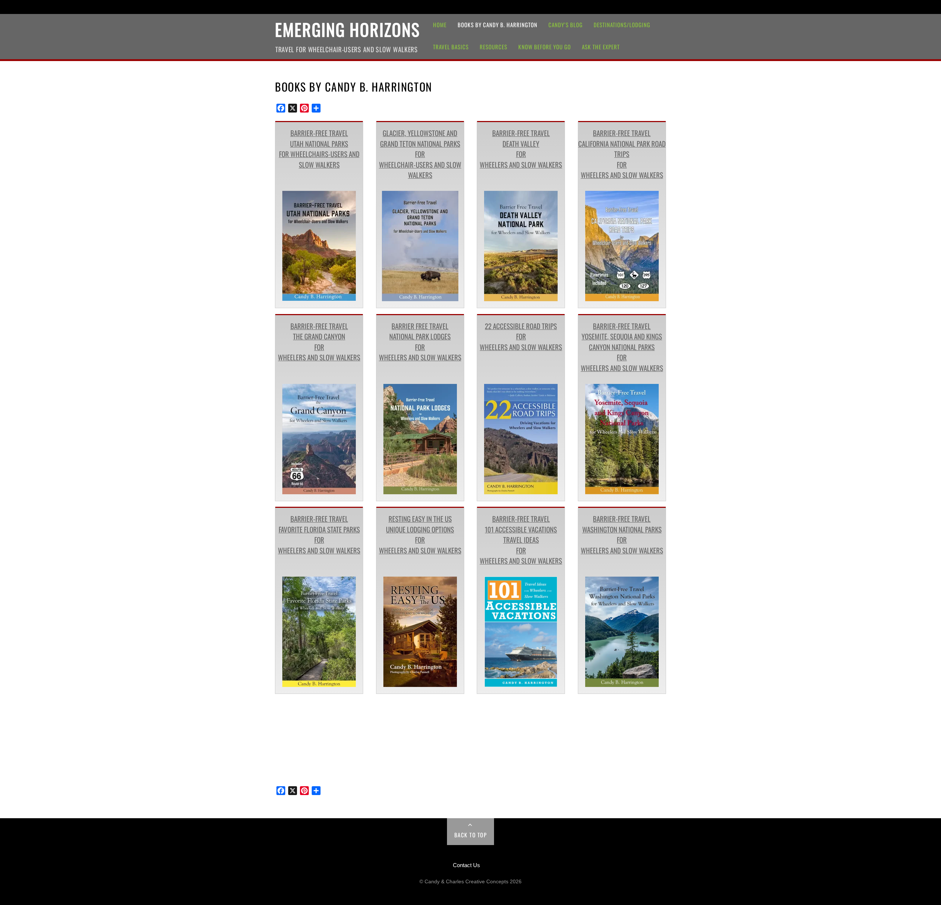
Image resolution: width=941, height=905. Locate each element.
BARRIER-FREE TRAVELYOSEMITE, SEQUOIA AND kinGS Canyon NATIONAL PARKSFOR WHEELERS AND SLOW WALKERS (622, 347)
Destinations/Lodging (622, 25)
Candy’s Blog (565, 25)
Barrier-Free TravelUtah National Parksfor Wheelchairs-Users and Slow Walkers (319, 149)
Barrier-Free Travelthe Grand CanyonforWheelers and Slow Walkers (319, 342)
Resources (493, 47)
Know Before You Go (544, 47)
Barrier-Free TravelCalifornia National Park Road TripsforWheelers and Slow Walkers (622, 154)
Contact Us (466, 865)
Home (440, 25)
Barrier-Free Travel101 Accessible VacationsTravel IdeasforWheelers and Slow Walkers (521, 539)
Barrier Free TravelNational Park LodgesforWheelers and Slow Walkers (420, 342)
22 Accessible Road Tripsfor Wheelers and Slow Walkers (521, 336)
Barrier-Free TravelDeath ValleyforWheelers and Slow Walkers (521, 149)
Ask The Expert (601, 47)
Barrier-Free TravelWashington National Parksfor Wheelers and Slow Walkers (622, 534)
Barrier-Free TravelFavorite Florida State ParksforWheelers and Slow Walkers (319, 534)
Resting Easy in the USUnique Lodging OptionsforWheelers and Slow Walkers (420, 534)
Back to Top (470, 835)
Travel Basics (451, 47)
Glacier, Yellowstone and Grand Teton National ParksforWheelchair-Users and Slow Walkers (420, 154)
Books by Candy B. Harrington (497, 25)
